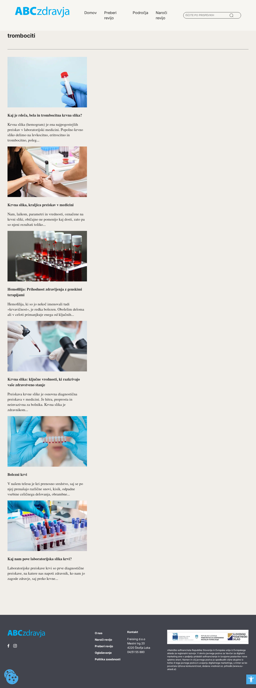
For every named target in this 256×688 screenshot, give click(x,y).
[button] (251, 679)
